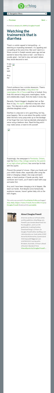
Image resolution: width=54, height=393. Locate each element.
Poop (42, 203)
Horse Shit (36, 203)
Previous (11, 20)
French (28, 203)
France (23, 203)
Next (44, 20)
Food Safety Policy (31, 200)
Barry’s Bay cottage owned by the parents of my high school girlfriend (26, 162)
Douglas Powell (34, 26)
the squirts (21, 103)
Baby (12, 203)
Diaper (17, 203)
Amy (8, 203)
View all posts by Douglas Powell (33, 248)
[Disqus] (27, 290)
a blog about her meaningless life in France (22, 90)
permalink (32, 205)
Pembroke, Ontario (37, 158)
